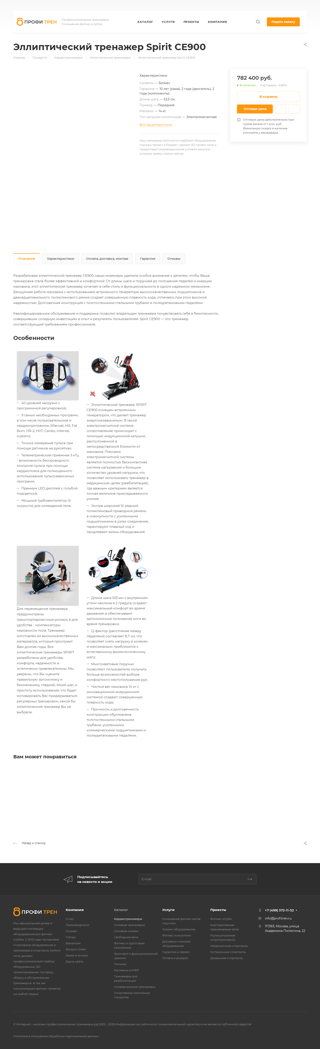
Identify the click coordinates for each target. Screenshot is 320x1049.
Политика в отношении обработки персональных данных (56, 1036)
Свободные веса (126, 937)
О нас (70, 919)
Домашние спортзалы (226, 958)
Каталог (121, 910)
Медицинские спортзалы (229, 946)
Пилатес (120, 964)
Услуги (168, 910)
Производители (77, 925)
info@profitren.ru (278, 918)
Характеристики (60, 259)
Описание (26, 259)
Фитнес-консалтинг (176, 935)
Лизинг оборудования (178, 929)
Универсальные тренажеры (134, 986)
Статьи (71, 937)
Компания (75, 910)
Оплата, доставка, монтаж (107, 259)
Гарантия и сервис (176, 952)
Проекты (218, 910)
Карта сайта (74, 961)
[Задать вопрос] (280, 109)
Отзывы (173, 259)
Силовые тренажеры (129, 925)
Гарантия (147, 259)
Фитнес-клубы (221, 919)
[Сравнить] (294, 109)
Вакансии (73, 943)
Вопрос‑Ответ (76, 949)
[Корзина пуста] (304, 5)
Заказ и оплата (77, 955)
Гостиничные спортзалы (228, 952)
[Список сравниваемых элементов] (295, 5)
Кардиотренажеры (128, 919)
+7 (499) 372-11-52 (202, 5)
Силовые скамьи (126, 931)
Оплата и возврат (175, 958)
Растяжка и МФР (126, 970)
